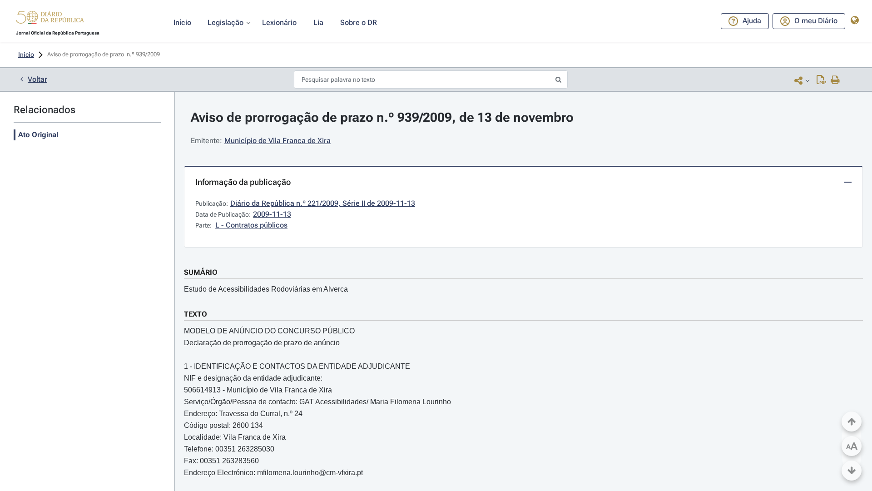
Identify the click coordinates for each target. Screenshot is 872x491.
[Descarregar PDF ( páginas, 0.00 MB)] (821, 80)
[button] (50, 18)
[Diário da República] (50, 19)
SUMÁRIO (201, 272)
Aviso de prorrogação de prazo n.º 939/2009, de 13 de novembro (382, 117)
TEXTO (195, 314)
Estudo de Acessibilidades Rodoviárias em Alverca (266, 289)
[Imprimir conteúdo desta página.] (835, 80)
